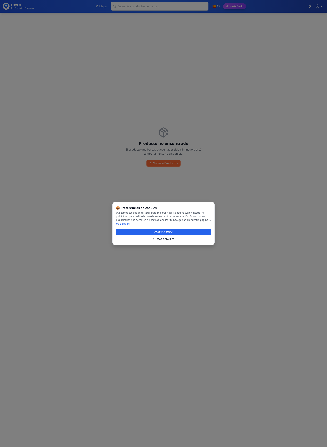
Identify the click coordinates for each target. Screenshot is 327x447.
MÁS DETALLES (165, 239)
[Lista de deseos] (309, 6)
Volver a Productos (165, 163)
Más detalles (123, 224)
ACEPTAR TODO (163, 231)
